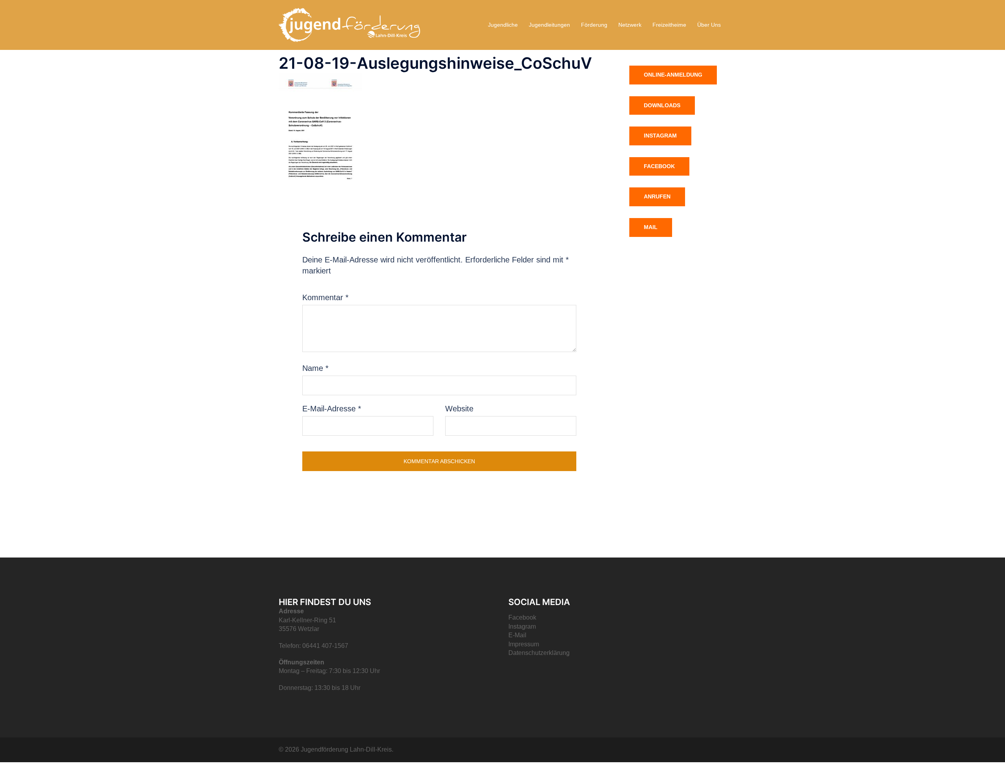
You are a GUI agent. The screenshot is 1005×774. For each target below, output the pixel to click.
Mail (651, 227)
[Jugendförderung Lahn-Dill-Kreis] (349, 24)
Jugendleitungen (549, 25)
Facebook (659, 166)
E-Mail (517, 635)
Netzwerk (629, 25)
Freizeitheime (669, 25)
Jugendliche (503, 25)
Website (459, 408)
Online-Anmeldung (673, 75)
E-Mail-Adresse (331, 408)
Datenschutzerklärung (539, 652)
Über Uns (709, 25)
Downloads (662, 105)
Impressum (523, 644)
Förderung (594, 25)
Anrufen (657, 196)
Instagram (660, 135)
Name (315, 368)
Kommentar (325, 297)
